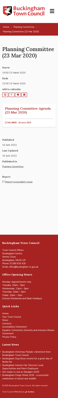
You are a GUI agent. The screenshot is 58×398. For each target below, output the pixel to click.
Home (5, 313)
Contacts (6, 323)
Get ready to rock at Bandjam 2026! (20, 371)
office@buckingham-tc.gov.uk (23, 266)
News (5, 320)
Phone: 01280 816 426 (14, 263)
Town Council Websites (12, 392)
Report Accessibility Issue (19, 181)
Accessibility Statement (14, 326)
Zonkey (30, 392)
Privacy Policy (9, 336)
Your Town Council (11, 316)
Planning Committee (12, 166)
